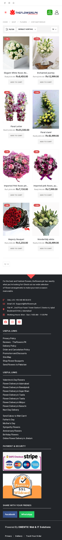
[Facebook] (5, 3)
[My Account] (57, 12)
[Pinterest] (19, 322)
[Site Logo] (23, 12)
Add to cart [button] (16, 82)
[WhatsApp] (14, 3)
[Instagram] (9, 3)
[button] (5, 12)
